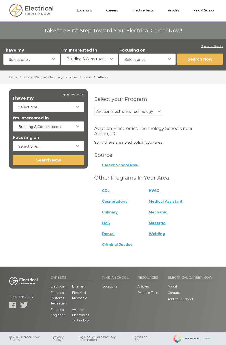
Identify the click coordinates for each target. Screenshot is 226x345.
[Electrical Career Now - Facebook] (12, 305)
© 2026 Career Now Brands (24, 338)
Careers (112, 10)
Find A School (204, 10)
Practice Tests (143, 10)
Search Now (200, 59)
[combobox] (32, 59)
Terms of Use (140, 338)
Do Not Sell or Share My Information (97, 338)
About (172, 286)
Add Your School (180, 299)
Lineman (79, 286)
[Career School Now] (195, 338)
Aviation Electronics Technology (81, 315)
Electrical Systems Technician (59, 298)
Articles (173, 10)
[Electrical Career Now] (31, 10)
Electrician (58, 286)
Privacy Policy (58, 338)
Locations (84, 10)
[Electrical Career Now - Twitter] (24, 305)
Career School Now (120, 165)
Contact (174, 293)
